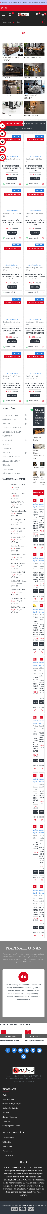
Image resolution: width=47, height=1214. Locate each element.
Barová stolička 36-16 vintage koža (19, 546)
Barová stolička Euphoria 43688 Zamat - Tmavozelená (35, 526)
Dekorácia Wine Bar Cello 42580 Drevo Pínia (35, 683)
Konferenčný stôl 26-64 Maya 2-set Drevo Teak (35, 222)
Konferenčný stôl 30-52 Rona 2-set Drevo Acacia (35, 168)
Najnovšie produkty (12, 123)
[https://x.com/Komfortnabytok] (14, 1050)
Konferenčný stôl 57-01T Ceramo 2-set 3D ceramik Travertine (35, 331)
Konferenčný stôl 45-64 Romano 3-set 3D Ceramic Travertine (35, 385)
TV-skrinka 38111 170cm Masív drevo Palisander (19, 598)
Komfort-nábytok (12, 156)
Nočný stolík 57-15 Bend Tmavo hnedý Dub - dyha (42, 855)
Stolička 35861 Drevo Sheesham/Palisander (19, 528)
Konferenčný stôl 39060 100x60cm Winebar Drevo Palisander (19, 511)
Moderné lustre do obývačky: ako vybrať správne (11, 1041)
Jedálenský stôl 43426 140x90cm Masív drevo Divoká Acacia (35, 628)
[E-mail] (39, 1050)
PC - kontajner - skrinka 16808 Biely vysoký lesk (19, 520)
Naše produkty (38, 492)
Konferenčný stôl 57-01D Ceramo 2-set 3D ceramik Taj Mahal (12, 385)
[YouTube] (26, 1050)
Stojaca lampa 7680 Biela (41, 576)
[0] (10, 14)
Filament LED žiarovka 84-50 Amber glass (19, 485)
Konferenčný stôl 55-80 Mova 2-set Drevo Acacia (12, 168)
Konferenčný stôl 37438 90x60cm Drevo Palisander (19, 537)
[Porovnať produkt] (17, 490)
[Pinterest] (32, 1050)
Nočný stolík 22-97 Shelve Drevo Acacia (42, 629)
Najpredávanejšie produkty (35, 123)
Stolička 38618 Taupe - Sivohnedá (42, 794)
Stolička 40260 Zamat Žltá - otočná (19, 590)
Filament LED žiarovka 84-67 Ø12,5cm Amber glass (19, 493)
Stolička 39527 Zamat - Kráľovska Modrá (42, 737)
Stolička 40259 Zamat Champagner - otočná (19, 581)
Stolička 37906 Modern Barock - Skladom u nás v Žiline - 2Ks (19, 607)
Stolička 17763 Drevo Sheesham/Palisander (19, 555)
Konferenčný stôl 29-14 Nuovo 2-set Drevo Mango (12, 222)
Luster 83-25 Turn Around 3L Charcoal (35, 911)
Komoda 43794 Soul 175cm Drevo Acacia (41, 521)
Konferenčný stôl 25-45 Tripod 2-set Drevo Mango (12, 277)
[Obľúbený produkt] (14, 490)
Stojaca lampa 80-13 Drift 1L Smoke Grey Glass (35, 744)
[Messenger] (23, 1056)
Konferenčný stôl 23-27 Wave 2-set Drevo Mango (12, 331)
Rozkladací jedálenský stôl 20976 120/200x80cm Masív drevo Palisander (19, 563)
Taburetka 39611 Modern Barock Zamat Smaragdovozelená (35, 845)
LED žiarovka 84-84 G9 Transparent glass (35, 798)
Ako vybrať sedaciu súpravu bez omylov (36, 1041)
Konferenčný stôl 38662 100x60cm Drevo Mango (19, 572)
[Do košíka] (12, 490)
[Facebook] (7, 1050)
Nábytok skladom (23, 128)
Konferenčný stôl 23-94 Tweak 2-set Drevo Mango (35, 277)
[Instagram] (20, 1050)
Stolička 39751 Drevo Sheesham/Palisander (19, 502)
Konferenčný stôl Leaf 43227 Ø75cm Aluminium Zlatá (35, 577)
